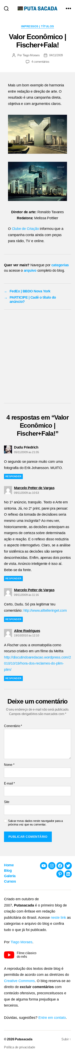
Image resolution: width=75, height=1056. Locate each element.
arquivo (30, 270)
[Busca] (6, 8)
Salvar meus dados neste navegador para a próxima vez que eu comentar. (35, 822)
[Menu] (68, 8)
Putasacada (23, 1039)
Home (9, 865)
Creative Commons (19, 981)
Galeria (10, 876)
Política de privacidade (19, 1047)
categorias (60, 265)
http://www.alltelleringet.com (45, 610)
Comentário (13, 726)
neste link (58, 918)
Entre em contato (52, 1018)
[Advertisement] (37, 357)
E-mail (9, 783)
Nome (9, 764)
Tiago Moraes (31, 55)
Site (6, 802)
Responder (13, 476)
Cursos (10, 881)
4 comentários (40, 61)
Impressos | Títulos (37, 26)
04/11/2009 (56, 55)
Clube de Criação (25, 229)
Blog (8, 871)
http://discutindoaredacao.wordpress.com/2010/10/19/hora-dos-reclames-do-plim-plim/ (37, 663)
